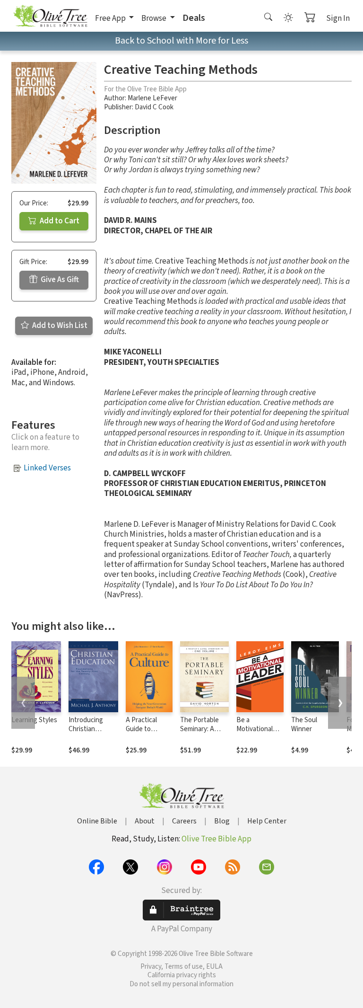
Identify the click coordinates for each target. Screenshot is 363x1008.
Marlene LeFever (152, 98)
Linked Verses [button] (47, 468)
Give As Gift (59, 279)
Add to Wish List (59, 325)
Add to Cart (58, 221)
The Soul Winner (304, 724)
